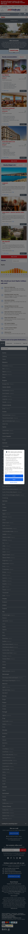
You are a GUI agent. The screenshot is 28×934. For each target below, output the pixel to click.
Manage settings (13, 482)
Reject (14, 479)
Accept (14, 476)
